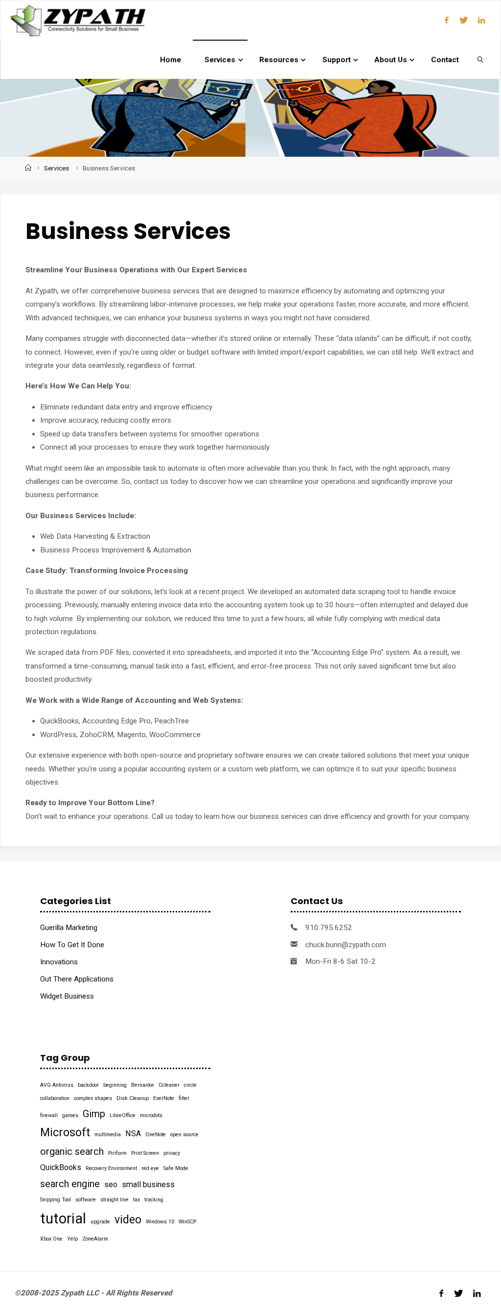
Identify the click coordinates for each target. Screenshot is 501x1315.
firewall (49, 1115)
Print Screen (145, 1153)
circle (190, 1085)
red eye (150, 1168)
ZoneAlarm (95, 1239)
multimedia (107, 1134)
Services (56, 168)
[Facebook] (447, 20)
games (70, 1115)
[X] (463, 20)
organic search (72, 1151)
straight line (114, 1199)
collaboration (54, 1098)
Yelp (72, 1239)
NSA (133, 1133)
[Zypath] (77, 20)
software (85, 1199)
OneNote (155, 1134)
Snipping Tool (55, 1199)
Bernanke (142, 1085)
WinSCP (187, 1222)
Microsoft (65, 1132)
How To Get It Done (72, 944)
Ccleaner (169, 1085)
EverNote (163, 1098)
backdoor (88, 1085)
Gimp (94, 1114)
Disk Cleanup (132, 1098)
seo (110, 1184)
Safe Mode (175, 1168)
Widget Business (67, 996)
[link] (480, 59)
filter (184, 1098)
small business (148, 1184)
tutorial (63, 1218)
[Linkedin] (481, 20)
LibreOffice (123, 1115)
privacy (171, 1153)
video (127, 1219)
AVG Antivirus (56, 1085)
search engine (70, 1184)
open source (184, 1134)
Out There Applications (77, 979)
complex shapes (93, 1098)
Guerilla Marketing (68, 927)
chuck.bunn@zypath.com (345, 944)
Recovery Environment (111, 1168)
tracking (153, 1199)
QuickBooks (60, 1167)
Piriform (117, 1153)
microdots (151, 1115)
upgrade (100, 1222)
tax (136, 1199)
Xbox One (51, 1239)
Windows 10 (160, 1222)
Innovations (59, 961)
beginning (115, 1085)
